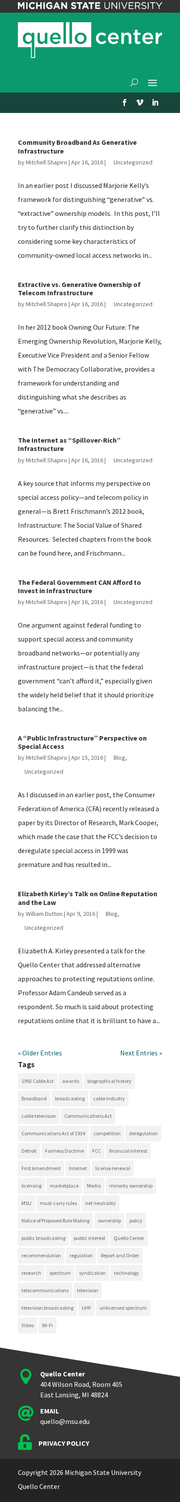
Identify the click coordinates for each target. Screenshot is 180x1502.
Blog (119, 757)
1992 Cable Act (37, 1081)
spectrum (60, 1273)
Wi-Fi (47, 1325)
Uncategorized (133, 162)
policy (135, 1220)
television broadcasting (47, 1307)
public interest (89, 1238)
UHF (86, 1307)
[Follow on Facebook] (125, 102)
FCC (96, 1150)
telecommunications (45, 1290)
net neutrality (100, 1203)
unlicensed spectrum (123, 1307)
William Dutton (44, 914)
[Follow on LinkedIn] (155, 102)
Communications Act (88, 1116)
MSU (26, 1203)
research (31, 1273)
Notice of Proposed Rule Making (55, 1220)
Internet (78, 1168)
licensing (31, 1185)
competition (107, 1133)
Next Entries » (141, 1052)
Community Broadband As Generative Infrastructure (77, 146)
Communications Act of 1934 (53, 1133)
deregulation (143, 1133)
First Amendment (41, 1168)
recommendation (41, 1255)
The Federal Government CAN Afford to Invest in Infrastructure (79, 586)
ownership (109, 1220)
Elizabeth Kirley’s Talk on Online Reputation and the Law (87, 897)
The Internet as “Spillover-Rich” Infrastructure (69, 444)
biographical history (109, 1081)
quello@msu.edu (65, 1421)
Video (27, 1325)
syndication (92, 1273)
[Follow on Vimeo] (140, 102)
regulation (81, 1255)
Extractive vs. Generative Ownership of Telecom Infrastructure (79, 288)
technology (126, 1273)
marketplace (64, 1185)
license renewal (112, 1168)
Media (94, 1185)
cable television (38, 1116)
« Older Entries (40, 1052)
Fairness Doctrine (64, 1150)
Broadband (34, 1098)
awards (70, 1081)
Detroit (29, 1150)
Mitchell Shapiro (46, 162)
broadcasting (70, 1098)
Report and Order (120, 1255)
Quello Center (129, 1238)
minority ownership (130, 1185)
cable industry (109, 1098)
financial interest (128, 1150)
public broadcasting (43, 1238)
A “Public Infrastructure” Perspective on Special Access (82, 742)
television (87, 1290)
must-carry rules (58, 1203)
